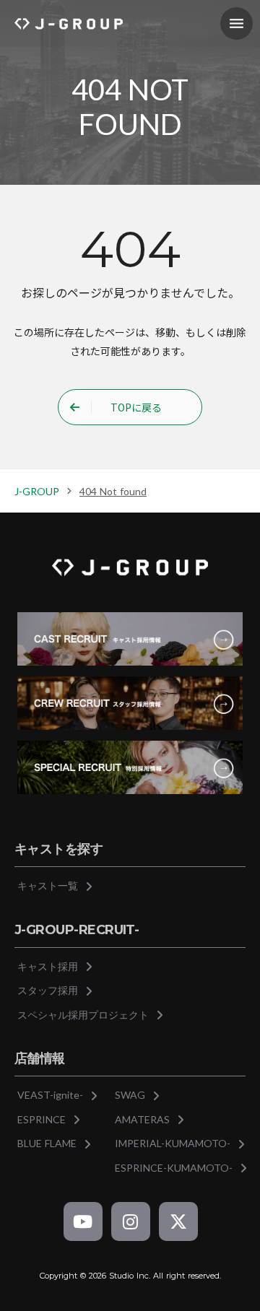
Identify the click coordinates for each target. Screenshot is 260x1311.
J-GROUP (36, 491)
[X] (178, 1221)
